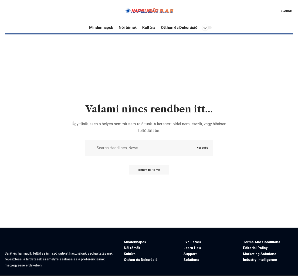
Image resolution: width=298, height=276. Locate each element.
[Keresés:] (142, 148)
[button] (283, 10)
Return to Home (149, 170)
